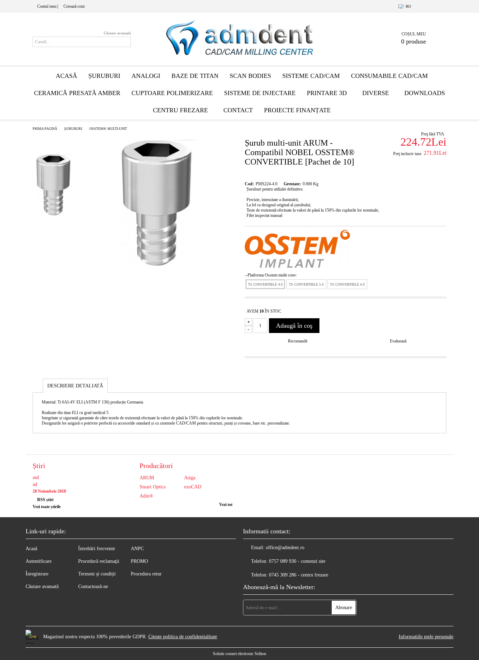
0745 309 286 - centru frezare (298, 575)
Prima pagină (45, 129)
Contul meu (46, 6)
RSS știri (45, 499)
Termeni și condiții (97, 573)
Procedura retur (146, 573)
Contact (238, 110)
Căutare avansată (117, 33)
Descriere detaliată (75, 385)
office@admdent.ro (285, 547)
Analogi (145, 75)
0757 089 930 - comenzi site (297, 561)
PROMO (139, 561)
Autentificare (39, 561)
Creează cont (74, 6)
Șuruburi (104, 75)
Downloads (424, 92)
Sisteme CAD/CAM (311, 75)
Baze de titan (194, 75)
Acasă (66, 75)
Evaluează (398, 341)
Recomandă (297, 341)
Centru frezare (180, 110)
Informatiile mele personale (426, 636)
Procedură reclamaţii (98, 561)
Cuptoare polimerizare (172, 92)
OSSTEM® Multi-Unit (108, 129)
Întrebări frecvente (96, 548)
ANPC (137, 548)
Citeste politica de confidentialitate (182, 636)
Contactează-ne (93, 586)
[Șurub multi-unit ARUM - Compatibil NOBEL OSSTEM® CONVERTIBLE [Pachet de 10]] (157, 264)
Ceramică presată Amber (77, 92)
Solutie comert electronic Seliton (239, 653)
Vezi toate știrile (47, 506)
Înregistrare (37, 573)
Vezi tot (225, 504)
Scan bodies (250, 75)
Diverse (375, 92)
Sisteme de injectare (260, 92)
